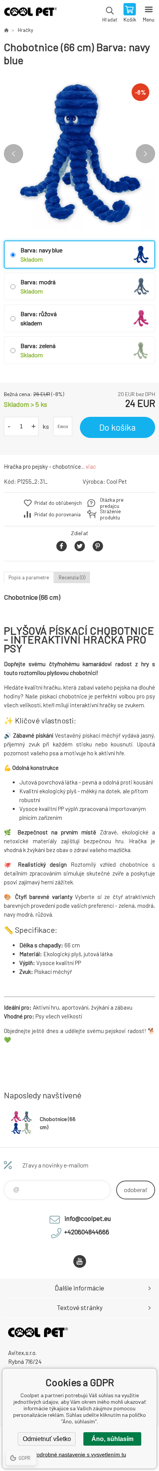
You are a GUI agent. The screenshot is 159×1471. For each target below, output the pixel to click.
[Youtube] (79, 1261)
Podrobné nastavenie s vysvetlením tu (79, 1454)
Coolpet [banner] (30, 13)
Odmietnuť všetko (47, 1439)
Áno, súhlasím (112, 1439)
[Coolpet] (6, 30)
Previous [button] (13, 153)
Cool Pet (117, 481)
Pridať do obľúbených (58, 503)
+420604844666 (86, 1232)
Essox (63, 426)
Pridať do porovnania (57, 514)
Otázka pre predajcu (111, 503)
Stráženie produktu (110, 514)
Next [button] (145, 153)
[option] (79, 153)
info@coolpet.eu (87, 1218)
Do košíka (117, 427)
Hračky (25, 30)
